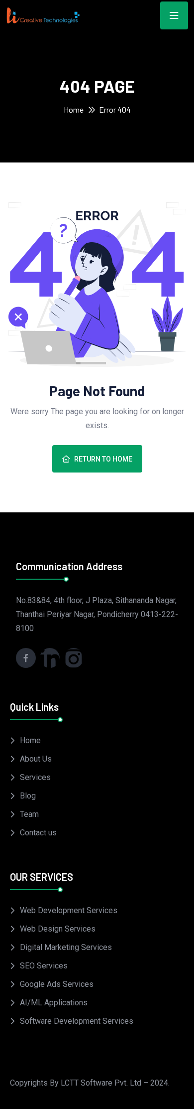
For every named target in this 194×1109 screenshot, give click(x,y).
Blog (28, 795)
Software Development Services (76, 1021)
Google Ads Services (57, 984)
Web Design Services (58, 929)
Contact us (38, 832)
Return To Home (103, 459)
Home (74, 109)
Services (35, 777)
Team (29, 814)
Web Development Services (68, 910)
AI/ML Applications (54, 1002)
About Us (36, 759)
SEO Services (44, 965)
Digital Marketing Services (66, 947)
